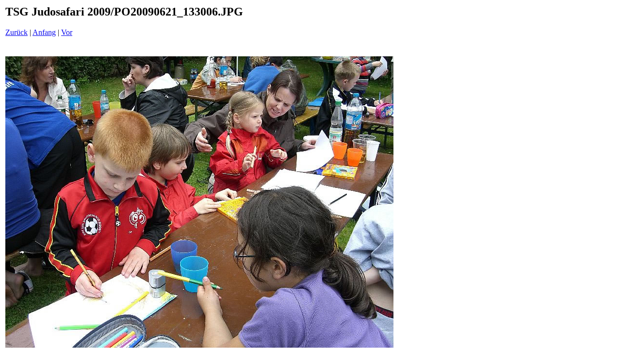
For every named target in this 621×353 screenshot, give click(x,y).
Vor (66, 32)
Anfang (44, 32)
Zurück (16, 32)
